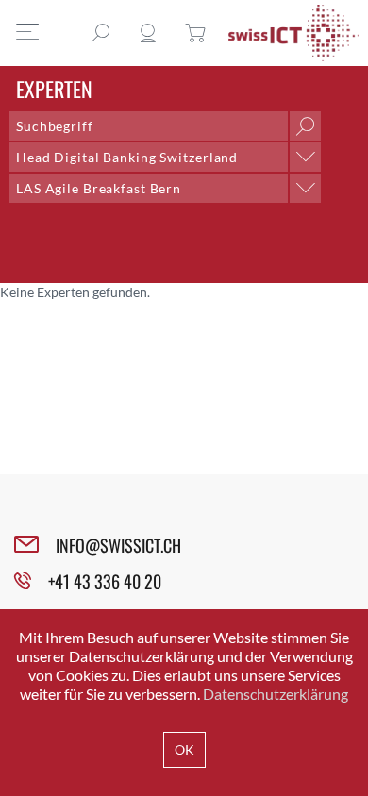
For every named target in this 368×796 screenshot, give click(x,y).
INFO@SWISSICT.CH (118, 545)
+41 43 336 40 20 (104, 581)
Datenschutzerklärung (275, 694)
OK (184, 749)
